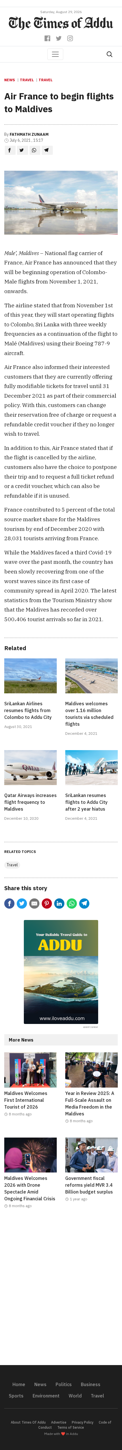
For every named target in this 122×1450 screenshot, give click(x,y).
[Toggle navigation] (55, 54)
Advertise (58, 1422)
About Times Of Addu (28, 1422)
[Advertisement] (61, 1290)
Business (90, 1384)
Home (18, 1384)
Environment (46, 1396)
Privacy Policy (82, 1422)
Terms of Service (70, 1427)
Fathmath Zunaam (29, 134)
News (9, 80)
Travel (27, 80)
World (75, 1396)
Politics (64, 1384)
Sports (16, 1396)
